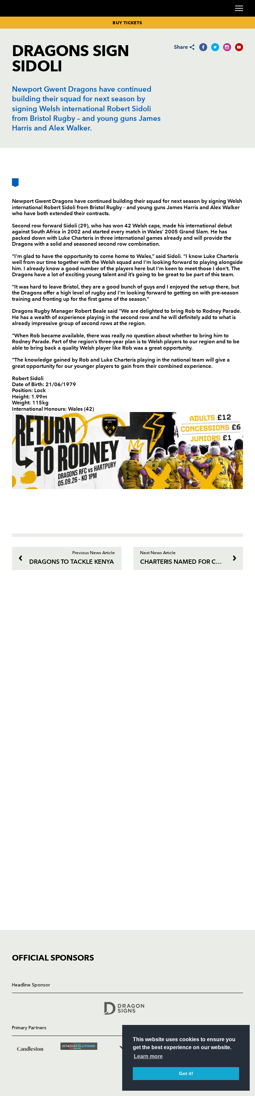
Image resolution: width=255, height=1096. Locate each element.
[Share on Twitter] (215, 47)
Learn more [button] (148, 1056)
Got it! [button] (186, 1073)
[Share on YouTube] (239, 47)
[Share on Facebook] (203, 47)
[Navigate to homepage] (20, 16)
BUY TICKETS (127, 22)
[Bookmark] (15, 185)
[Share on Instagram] (227, 47)
